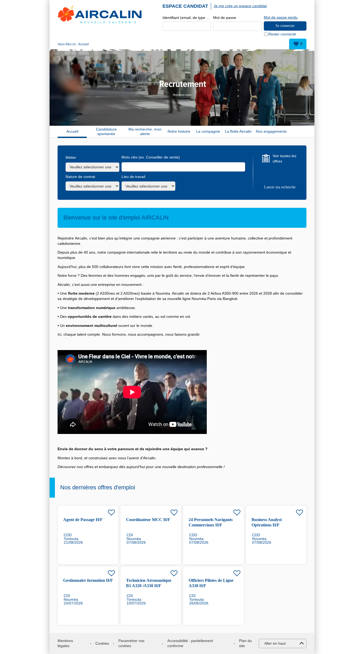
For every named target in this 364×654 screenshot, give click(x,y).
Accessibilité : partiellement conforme (190, 643)
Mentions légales (65, 643)
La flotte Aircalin (238, 131)
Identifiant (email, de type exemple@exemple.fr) (187, 17)
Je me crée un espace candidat (240, 6)
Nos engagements (271, 131)
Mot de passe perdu (281, 17)
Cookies (102, 643)
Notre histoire (179, 131)
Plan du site (245, 643)
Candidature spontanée (106, 131)
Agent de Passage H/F (83, 519)
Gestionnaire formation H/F (88, 580)
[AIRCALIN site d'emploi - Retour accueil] (100, 14)
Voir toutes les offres (284, 158)
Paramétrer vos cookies (131, 643)
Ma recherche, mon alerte (144, 131)
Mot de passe (224, 17)
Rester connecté (282, 34)
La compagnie (208, 131)
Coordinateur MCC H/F (148, 519)
